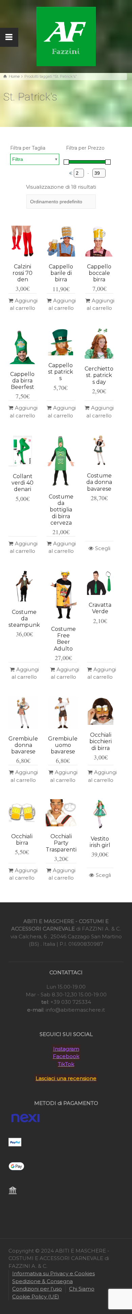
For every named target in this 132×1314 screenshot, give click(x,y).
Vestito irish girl (100, 842)
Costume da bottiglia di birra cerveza (61, 509)
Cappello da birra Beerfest (22, 380)
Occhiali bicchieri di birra (100, 741)
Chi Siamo (81, 1288)
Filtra (17, 159)
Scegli (102, 548)
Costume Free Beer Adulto (63, 639)
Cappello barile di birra (61, 273)
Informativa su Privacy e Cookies (53, 1273)
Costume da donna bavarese (99, 482)
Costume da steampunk (24, 618)
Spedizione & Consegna (42, 1281)
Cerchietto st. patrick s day (99, 375)
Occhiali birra (21, 839)
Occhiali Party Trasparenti (61, 842)
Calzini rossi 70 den (22, 273)
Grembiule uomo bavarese (63, 745)
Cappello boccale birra (99, 273)
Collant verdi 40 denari (23, 482)
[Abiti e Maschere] (66, 36)
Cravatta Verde (100, 608)
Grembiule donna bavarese (23, 745)
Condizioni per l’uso (37, 1288)
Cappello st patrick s (60, 371)
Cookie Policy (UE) (35, 1296)
